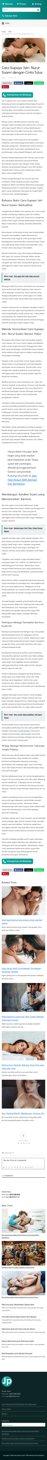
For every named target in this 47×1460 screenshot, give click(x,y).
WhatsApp (40, 83)
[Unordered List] (17, 1167)
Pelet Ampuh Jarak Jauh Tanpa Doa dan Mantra (18, 1329)
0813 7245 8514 (14, 1194)
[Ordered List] (14, 1167)
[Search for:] (21, 10)
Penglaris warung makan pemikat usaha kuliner (18, 1267)
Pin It (6, 87)
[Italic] (6, 1167)
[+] (31, 1167)
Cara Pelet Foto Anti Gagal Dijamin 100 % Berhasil (19, 1316)
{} (28, 1167)
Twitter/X (29, 83)
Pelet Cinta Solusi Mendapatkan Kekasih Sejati (18, 1304)
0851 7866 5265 (15, 1394)
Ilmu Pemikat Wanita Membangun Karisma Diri (23, 1113)
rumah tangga (24, 730)
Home (3, 31)
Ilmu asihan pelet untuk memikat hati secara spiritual (20, 1297)
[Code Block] (23, 1167)
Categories (5, 1421)
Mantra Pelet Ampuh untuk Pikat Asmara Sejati (18, 1341)
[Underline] (9, 1167)
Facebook (19, 83)
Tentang (4, 1414)
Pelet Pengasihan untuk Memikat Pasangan (17, 1353)
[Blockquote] (20, 1167)
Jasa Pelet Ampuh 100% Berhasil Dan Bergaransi (22, 479)
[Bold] (4, 1167)
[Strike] (12, 1167)
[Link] (25, 1167)
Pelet (10, 31)
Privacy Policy (6, 1409)
